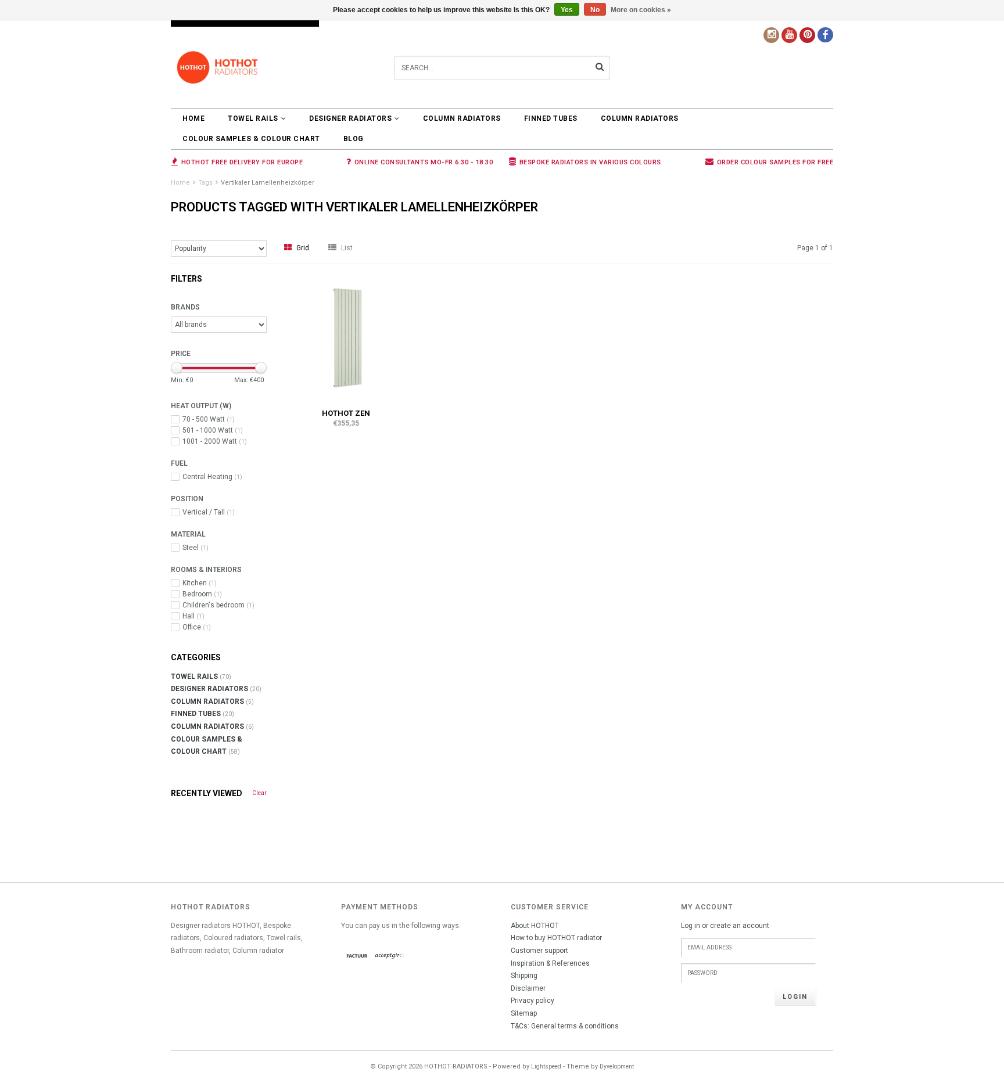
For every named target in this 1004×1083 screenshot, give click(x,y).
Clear (259, 793)
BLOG (353, 139)
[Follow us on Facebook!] (825, 34)
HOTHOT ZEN (346, 413)
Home (193, 118)
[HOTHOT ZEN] (346, 337)
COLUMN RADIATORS (462, 118)
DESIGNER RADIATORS (350, 118)
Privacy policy (532, 1000)
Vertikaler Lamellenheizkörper (267, 182)
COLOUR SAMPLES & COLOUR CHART (251, 139)
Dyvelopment (617, 1066)
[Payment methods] (357, 956)
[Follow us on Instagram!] (771, 35)
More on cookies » (641, 10)
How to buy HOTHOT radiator (556, 938)
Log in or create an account (725, 926)
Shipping (524, 976)
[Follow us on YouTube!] (789, 35)
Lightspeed (546, 1066)
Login (795, 997)
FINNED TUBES (551, 118)
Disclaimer (528, 988)
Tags (205, 182)
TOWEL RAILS (253, 118)
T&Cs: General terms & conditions (565, 1026)
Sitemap (524, 1013)
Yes (567, 10)
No (595, 10)
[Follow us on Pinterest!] (807, 35)
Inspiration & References (550, 963)
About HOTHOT (535, 926)
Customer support (539, 951)
